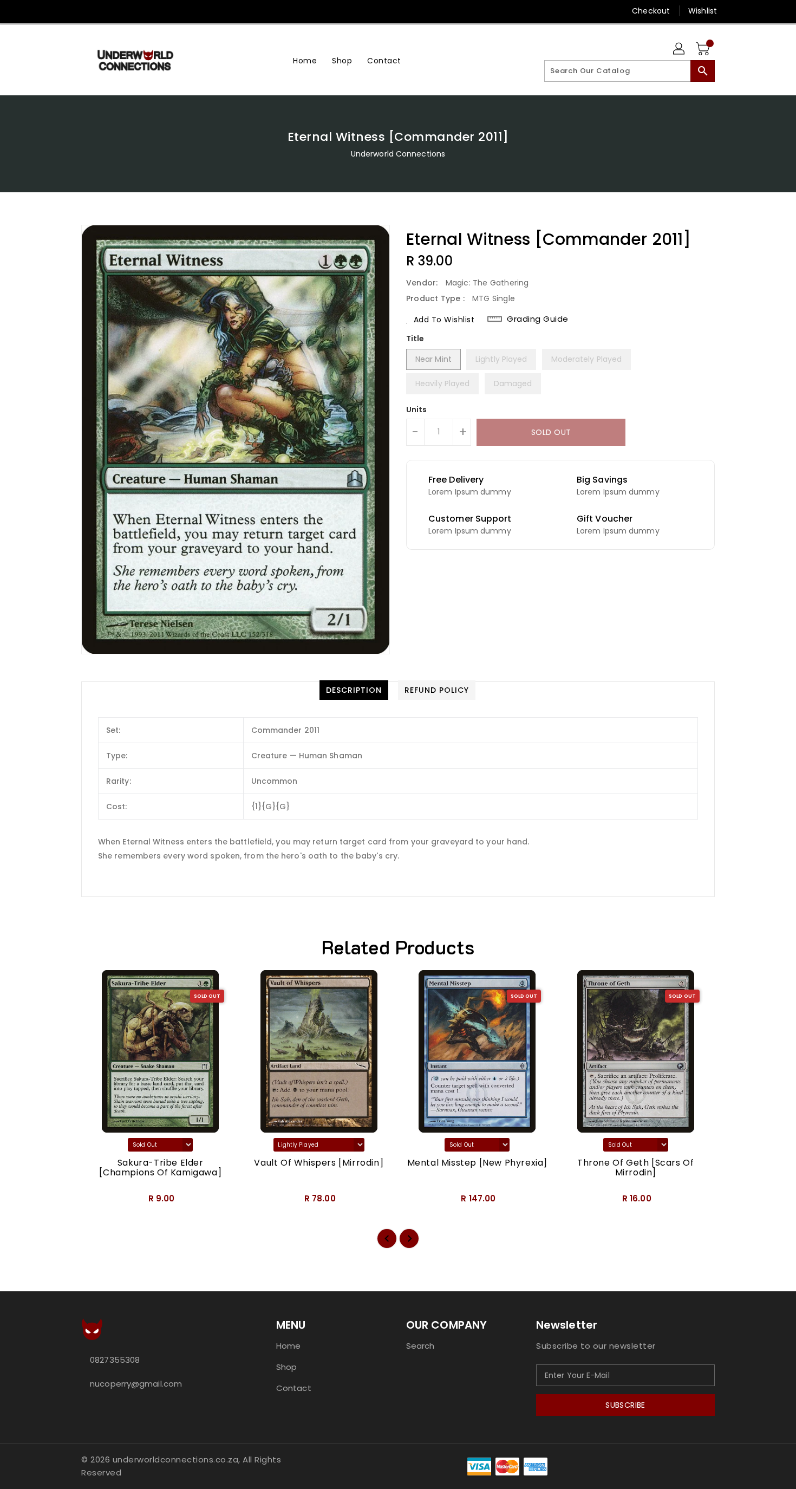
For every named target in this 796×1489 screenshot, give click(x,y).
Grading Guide (538, 319)
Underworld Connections (398, 153)
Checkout (651, 10)
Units (416, 409)
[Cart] (704, 49)
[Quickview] (98, 1202)
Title (415, 338)
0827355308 (115, 1360)
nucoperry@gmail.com (136, 1383)
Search (420, 1345)
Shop (286, 1367)
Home (288, 1345)
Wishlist (702, 10)
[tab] (353, 690)
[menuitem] (304, 60)
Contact (293, 1388)
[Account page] (679, 49)
